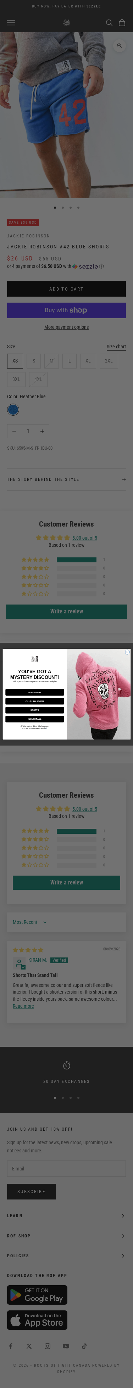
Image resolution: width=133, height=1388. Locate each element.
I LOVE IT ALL (34, 719)
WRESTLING (34, 692)
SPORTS (34, 710)
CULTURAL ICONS (34, 701)
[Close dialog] (127, 652)
